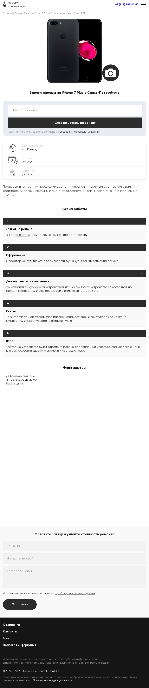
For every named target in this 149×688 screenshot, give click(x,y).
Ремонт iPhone (23, 13)
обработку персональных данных (80, 131)
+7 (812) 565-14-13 (127, 4)
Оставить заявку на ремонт (75, 122)
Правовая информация (19, 645)
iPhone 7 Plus (41, 13)
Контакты (10, 631)
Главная (7, 13)
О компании (11, 624)
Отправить (20, 604)
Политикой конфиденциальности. (53, 680)
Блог (6, 638)
